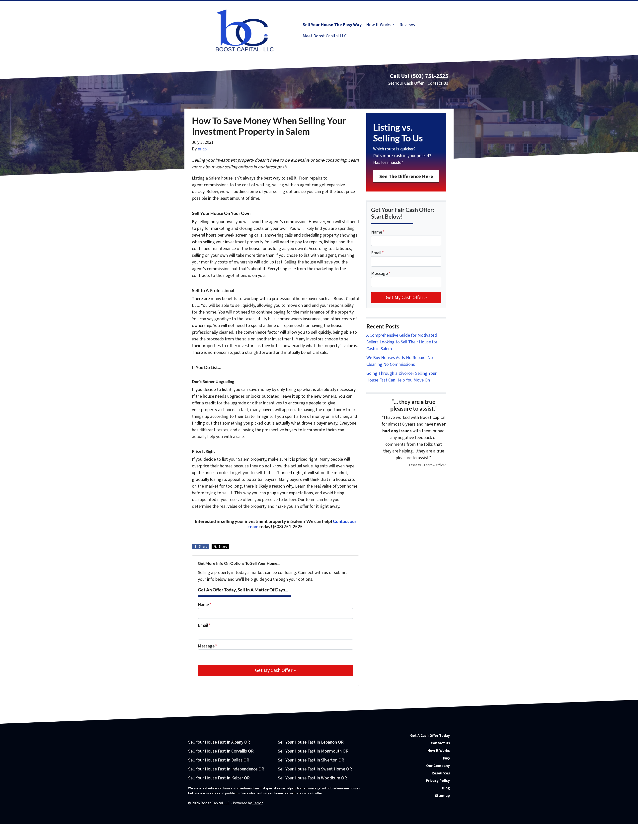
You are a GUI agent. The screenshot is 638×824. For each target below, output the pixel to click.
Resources (441, 773)
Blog (446, 788)
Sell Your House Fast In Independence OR (226, 769)
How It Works (378, 25)
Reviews (407, 25)
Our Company (438, 765)
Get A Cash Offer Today (430, 735)
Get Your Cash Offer (406, 83)
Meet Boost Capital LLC (325, 36)
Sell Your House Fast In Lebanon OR (311, 742)
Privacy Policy (438, 780)
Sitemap (442, 795)
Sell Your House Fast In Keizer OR (219, 778)
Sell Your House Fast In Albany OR (219, 742)
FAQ (446, 758)
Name (204, 605)
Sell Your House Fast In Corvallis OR (221, 751)
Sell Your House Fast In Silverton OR (311, 760)
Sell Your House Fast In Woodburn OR (312, 778)
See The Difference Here (406, 176)
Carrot (257, 803)
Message (207, 646)
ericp (202, 149)
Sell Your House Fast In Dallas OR (218, 760)
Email (204, 625)
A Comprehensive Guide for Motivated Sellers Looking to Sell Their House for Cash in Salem (401, 342)
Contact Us (437, 83)
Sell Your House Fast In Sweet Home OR (315, 769)
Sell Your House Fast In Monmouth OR (313, 751)
